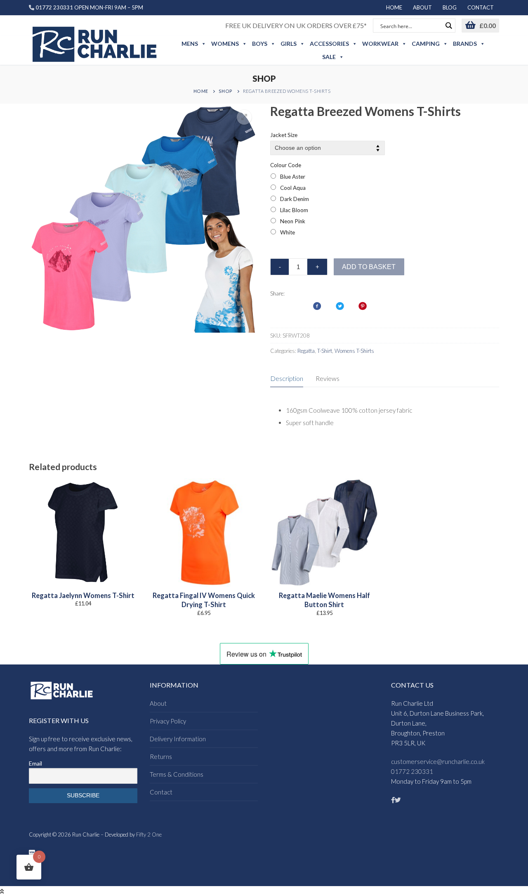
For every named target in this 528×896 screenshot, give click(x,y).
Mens (190, 43)
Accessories (329, 43)
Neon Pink (292, 221)
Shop (226, 91)
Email (35, 763)
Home (200, 91)
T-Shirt (324, 351)
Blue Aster (292, 176)
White (287, 232)
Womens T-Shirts (354, 351)
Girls (288, 43)
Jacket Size (283, 135)
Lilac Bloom (294, 210)
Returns (161, 756)
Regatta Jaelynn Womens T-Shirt (83, 595)
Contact (161, 792)
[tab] (286, 379)
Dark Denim (294, 199)
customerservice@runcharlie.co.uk (438, 761)
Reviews (327, 378)
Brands (465, 43)
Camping (426, 43)
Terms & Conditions (176, 774)
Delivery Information (178, 738)
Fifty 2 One (149, 834)
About (158, 703)
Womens (225, 43)
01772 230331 (412, 771)
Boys (259, 43)
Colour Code (285, 165)
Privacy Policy (168, 721)
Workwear (380, 43)
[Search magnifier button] (448, 25)
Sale (329, 56)
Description (286, 378)
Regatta (306, 351)
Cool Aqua (293, 187)
